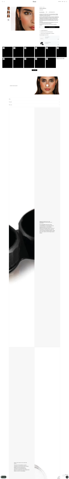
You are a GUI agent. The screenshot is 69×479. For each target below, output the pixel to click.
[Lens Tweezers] (41, 38)
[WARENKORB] (66, 1)
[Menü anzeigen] (2, 1)
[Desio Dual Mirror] (41, 43)
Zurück (11, 19)
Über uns (10, 104)
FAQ (9, 99)
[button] (7, 51)
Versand (10, 101)
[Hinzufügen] (58, 39)
